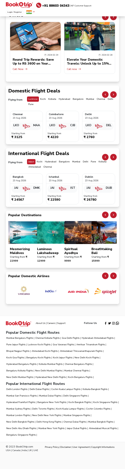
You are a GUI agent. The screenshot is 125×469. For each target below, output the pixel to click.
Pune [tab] (31, 104)
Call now (19, 69)
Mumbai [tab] (90, 99)
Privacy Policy (52, 447)
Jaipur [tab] (31, 161)
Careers (51, 323)
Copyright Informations (103, 447)
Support (61, 323)
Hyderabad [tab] (64, 99)
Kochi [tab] (43, 99)
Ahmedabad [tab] (34, 166)
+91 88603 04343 (66, 5)
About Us (40, 323)
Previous (105, 17)
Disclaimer (65, 447)
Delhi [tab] (110, 99)
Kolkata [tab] (52, 99)
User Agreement (81, 447)
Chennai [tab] (101, 99)
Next (113, 17)
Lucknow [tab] (33, 99)
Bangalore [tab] (78, 99)
